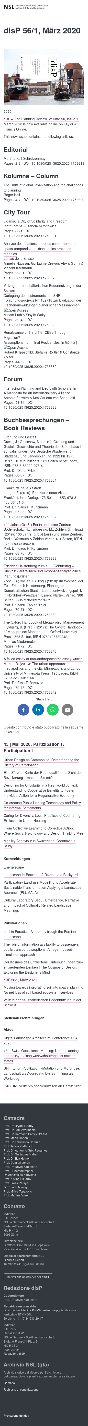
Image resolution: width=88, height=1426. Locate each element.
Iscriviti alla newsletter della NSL (28, 1277)
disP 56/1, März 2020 (20, 979)
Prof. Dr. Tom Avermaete (20, 1130)
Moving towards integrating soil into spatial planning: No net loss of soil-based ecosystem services (44, 990)
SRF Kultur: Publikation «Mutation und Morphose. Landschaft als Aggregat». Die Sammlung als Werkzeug (42, 1073)
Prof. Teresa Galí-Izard (18, 1146)
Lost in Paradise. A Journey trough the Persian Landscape (40, 934)
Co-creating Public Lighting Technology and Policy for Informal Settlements (42, 805)
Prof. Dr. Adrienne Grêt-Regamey (25, 1150)
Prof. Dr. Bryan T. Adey (18, 1125)
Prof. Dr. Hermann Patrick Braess (25, 1134)
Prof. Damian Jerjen (17, 1162)
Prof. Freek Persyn (16, 1183)
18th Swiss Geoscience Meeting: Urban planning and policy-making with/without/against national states (41, 1055)
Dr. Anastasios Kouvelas (20, 1175)
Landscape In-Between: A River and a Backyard (41, 874)
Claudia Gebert (14, 1260)
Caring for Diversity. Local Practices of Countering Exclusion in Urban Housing (42, 818)
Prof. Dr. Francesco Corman (22, 1142)
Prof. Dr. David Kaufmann (20, 1166)
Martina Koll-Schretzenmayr (39, 1310)
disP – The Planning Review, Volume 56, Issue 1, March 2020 (41, 121)
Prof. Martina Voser (16, 1195)
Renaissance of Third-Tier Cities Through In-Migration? (38, 335)
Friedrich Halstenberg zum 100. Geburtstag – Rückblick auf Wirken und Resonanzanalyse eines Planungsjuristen (42, 570)
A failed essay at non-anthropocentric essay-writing (43, 658)
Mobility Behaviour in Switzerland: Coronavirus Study (39, 843)
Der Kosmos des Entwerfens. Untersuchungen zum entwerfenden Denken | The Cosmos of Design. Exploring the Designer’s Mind (43, 966)
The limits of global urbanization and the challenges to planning (43, 187)
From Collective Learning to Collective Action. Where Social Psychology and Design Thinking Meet (44, 830)
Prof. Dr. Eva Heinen (17, 1158)
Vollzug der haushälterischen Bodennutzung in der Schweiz (42, 288)
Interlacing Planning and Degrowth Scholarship (40, 387)
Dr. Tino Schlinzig (15, 1187)
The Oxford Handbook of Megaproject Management (44, 622)
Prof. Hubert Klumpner (18, 1171)
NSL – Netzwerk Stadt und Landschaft (27, 7)
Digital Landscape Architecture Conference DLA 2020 (40, 1040)
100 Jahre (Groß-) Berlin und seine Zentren (37, 524)
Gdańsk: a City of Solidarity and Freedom (35, 221)
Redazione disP (14, 1353)
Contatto (9, 1383)
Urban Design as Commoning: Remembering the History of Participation (41, 762)
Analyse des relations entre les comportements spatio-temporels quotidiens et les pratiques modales (40, 248)
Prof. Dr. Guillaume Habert (21, 1154)
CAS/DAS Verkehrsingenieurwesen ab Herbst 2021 (43, 1085)
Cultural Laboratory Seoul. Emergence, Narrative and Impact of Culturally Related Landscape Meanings (41, 904)
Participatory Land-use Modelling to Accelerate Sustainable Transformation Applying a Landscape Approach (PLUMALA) (42, 887)
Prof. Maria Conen (16, 1138)
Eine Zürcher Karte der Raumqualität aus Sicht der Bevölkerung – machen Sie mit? (43, 775)
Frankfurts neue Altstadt (22, 487)
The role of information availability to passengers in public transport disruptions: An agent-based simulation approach (43, 949)
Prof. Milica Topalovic (18, 1191)
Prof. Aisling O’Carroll (18, 1179)
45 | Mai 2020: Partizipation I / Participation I (34, 747)
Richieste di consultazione (21, 1389)
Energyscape (14, 867)
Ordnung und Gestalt (20, 436)
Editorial (16, 149)
